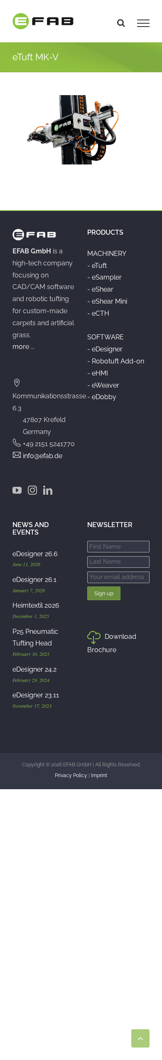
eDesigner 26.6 (35, 554)
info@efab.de (42, 456)
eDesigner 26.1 (34, 580)
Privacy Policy (71, 775)
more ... (23, 347)
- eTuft (97, 266)
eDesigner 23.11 (35, 695)
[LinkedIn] (47, 490)
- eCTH (98, 313)
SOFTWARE (105, 337)
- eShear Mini (107, 301)
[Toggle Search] (121, 23)
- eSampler (104, 277)
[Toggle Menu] (143, 23)
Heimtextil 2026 (35, 605)
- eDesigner (105, 349)
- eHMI (97, 373)
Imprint (99, 775)
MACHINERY (106, 254)
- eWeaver (103, 385)
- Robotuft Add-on (115, 361)
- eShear (100, 289)
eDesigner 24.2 (34, 669)
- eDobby (101, 397)
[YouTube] (17, 490)
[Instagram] (32, 490)
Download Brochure (111, 643)
